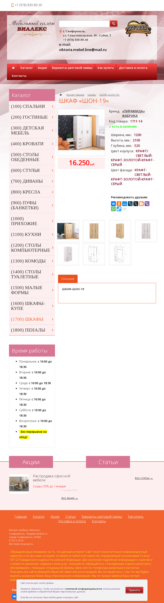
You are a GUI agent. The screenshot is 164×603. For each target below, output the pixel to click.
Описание (67, 279)
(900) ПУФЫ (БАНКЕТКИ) (25, 205)
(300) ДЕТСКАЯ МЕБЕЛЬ (27, 130)
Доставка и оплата (133, 68)
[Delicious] (119, 208)
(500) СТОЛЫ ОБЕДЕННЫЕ (25, 157)
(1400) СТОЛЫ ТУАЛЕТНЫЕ (26, 274)
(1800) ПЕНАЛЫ (28, 330)
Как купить (106, 68)
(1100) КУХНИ (26, 234)
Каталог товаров (75, 94)
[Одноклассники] (119, 203)
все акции (67, 498)
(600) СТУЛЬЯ (25, 170)
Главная (20, 516)
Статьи (70, 516)
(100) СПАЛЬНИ (28, 106)
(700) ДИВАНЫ (27, 181)
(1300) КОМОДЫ (28, 260)
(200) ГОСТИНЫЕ (29, 117)
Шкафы (92, 94)
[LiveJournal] (130, 203)
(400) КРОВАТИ (27, 143)
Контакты (19, 76)
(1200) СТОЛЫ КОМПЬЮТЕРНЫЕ (30, 248)
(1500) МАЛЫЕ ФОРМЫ (26, 290)
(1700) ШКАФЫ (27, 319)
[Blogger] (141, 203)
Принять (134, 590)
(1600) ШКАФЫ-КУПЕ (28, 306)
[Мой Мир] (124, 203)
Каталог (27, 68)
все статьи (142, 478)
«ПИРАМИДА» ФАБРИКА (133, 113)
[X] (135, 203)
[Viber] (147, 203)
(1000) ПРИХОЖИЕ (24, 221)
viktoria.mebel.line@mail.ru (83, 49)
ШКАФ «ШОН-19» (109, 94)
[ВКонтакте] (113, 203)
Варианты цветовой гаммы (72, 68)
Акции (42, 68)
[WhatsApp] (113, 208)
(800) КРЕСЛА (25, 191)
